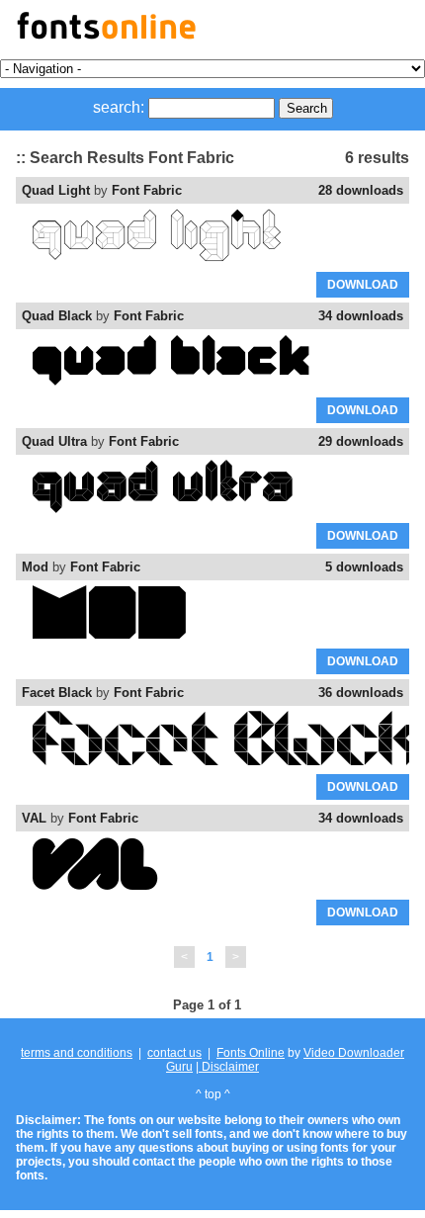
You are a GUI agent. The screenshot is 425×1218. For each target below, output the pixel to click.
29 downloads (360, 441)
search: (118, 107)
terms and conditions (76, 1053)
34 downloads (360, 315)
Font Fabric (147, 190)
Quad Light (56, 190)
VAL (34, 818)
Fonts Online (250, 1053)
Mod (35, 567)
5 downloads (364, 567)
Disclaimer (229, 1067)
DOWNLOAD (362, 285)
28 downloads (360, 190)
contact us (174, 1053)
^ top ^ (213, 1094)
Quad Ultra (54, 441)
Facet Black (57, 692)
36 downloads (360, 692)
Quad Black (57, 315)
